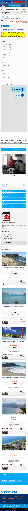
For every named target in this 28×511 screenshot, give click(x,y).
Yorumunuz (15, 149)
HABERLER (4, 498)
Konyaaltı (8, 476)
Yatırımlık (19, 480)
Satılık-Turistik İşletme (14, 474)
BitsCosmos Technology (20, 508)
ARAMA (10, 496)
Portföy (6, 184)
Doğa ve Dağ (4, 482)
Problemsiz (11, 482)
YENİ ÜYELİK (19, 498)
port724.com (7, 508)
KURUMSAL (22, 496)
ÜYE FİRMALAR (11, 498)
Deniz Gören (4, 480)
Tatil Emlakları (12, 480)
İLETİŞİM (3, 501)
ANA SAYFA (4, 496)
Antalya (3, 477)
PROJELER (16, 496)
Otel (21, 474)
